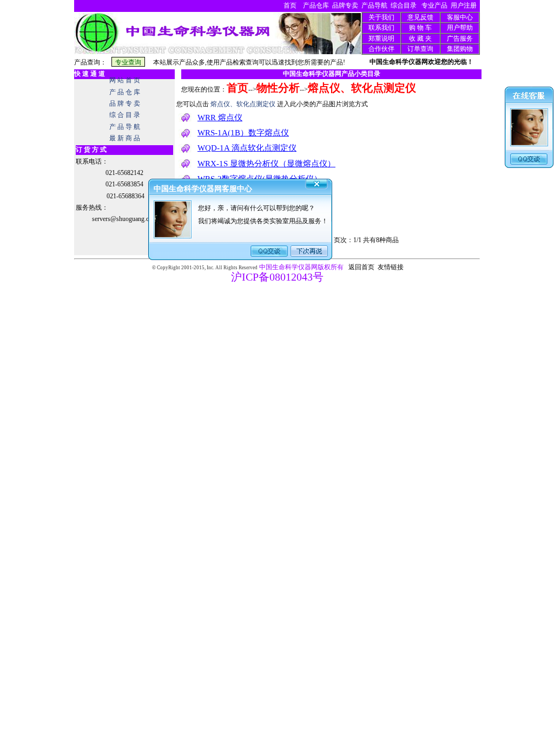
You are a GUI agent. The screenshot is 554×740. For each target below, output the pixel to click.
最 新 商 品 (124, 138)
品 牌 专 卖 (124, 103)
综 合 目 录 (124, 115)
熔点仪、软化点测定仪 (362, 88)
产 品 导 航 (124, 127)
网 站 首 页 (124, 80)
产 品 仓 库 (124, 92)
